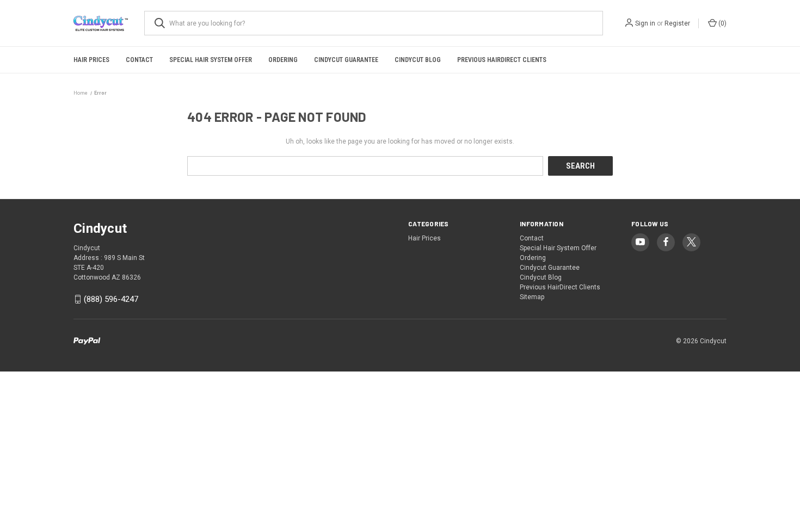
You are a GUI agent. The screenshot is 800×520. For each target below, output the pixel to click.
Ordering (283, 60)
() (722, 23)
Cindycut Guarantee (346, 60)
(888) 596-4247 (111, 299)
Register (677, 23)
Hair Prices (91, 60)
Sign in (645, 23)
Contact (139, 60)
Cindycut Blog (418, 60)
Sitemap (532, 297)
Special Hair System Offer (210, 60)
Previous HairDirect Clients (501, 60)
